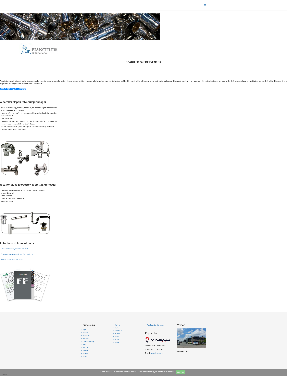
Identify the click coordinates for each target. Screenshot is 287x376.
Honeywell (118, 331)
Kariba (85, 347)
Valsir (85, 356)
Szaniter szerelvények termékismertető (15, 249)
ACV (84, 330)
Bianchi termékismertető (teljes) (12, 259)
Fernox (117, 325)
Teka (117, 336)
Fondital (86, 338)
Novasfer (86, 350)
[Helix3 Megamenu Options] (205, 5)
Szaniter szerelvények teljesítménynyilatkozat (17, 254)
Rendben (180, 372)
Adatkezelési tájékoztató (155, 325)
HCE (84, 344)
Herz (116, 328)
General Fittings (89, 341)
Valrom (85, 353)
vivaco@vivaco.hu (157, 353)
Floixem (86, 336)
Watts (117, 342)
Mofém (117, 333)
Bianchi (85, 333)
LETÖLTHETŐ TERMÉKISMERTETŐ (13, 89)
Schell (117, 339)
